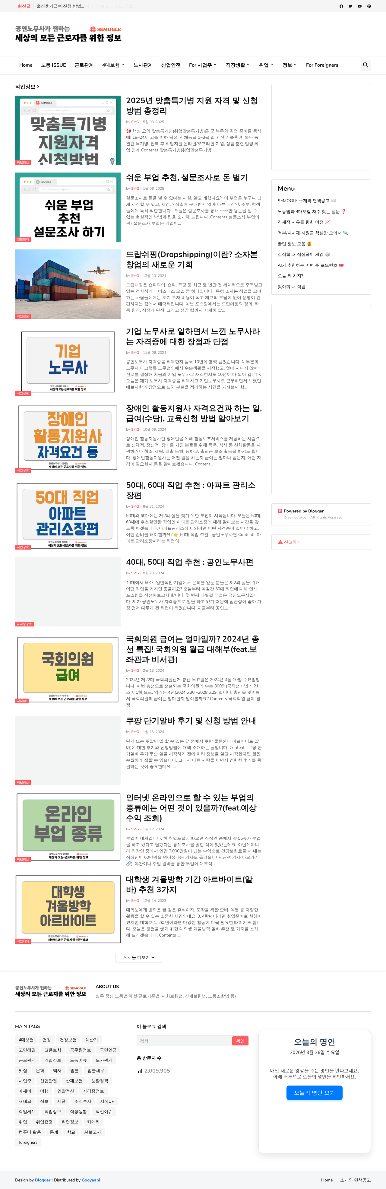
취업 (264, 65)
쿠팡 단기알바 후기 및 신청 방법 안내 (191, 721)
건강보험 (68, 1040)
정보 (287, 65)
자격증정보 (93, 1091)
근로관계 (84, 65)
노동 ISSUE (53, 65)
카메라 (93, 1122)
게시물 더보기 (136, 957)
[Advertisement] (261, 33)
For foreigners (322, 65)
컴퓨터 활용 (30, 1132)
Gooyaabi (91, 1180)
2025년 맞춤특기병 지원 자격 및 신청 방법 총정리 (192, 106)
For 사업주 (200, 65)
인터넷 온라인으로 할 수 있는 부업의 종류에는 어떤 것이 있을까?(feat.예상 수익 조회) (191, 808)
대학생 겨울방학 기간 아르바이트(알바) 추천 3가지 (189, 884)
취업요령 (44, 1122)
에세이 (25, 1091)
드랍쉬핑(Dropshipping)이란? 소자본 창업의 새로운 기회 (192, 259)
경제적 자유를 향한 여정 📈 (304, 222)
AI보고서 (92, 1132)
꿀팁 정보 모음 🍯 (295, 244)
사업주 (25, 1081)
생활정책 (99, 1081)
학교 (71, 1132)
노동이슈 (78, 1060)
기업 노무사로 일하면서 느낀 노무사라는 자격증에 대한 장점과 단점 (193, 336)
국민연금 (108, 1050)
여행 (44, 1091)
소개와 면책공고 (355, 1180)
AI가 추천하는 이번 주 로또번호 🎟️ (311, 265)
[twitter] (350, 6)
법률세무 (95, 1070)
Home (26, 65)
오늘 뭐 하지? (290, 276)
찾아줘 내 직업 (291, 287)
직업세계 (27, 1111)
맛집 (23, 1070)
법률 (74, 1070)
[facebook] (341, 6)
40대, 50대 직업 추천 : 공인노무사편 (190, 562)
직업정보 (52, 1111)
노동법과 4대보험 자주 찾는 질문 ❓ (312, 211)
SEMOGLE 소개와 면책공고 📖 (307, 201)
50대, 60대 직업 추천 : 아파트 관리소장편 (191, 490)
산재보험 (74, 1081)
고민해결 (27, 1050)
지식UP (107, 1101)
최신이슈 (104, 1111)
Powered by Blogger (304, 511)
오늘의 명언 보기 (314, 1092)
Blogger (42, 1180)
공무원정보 (80, 1050)
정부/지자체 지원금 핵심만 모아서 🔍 (313, 233)
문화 (40, 1070)
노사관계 (143, 65)
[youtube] (360, 6)
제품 (61, 1101)
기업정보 (52, 1060)
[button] (366, 65)
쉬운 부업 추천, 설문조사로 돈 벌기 (187, 178)
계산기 (91, 1040)
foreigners (28, 1142)
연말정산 (65, 1091)
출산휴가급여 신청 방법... (60, 6)
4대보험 (111, 65)
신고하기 (292, 542)
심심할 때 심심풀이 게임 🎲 (304, 254)
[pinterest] (369, 6)
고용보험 (52, 1050)
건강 (47, 1040)
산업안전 (171, 65)
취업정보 (70, 1122)
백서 (57, 1070)
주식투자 (82, 1101)
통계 (54, 1132)
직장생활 (235, 65)
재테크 (25, 1101)
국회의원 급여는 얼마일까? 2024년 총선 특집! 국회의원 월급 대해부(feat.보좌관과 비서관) (192, 649)
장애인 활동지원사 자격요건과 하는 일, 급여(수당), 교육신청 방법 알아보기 (194, 413)
